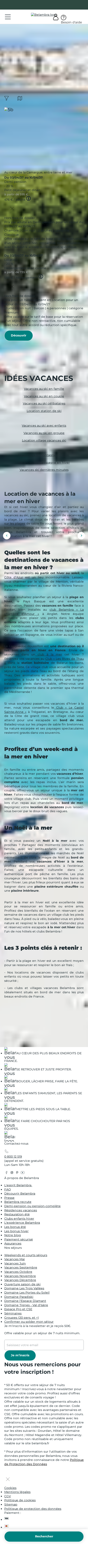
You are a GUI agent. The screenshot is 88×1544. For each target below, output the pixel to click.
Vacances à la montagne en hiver (44, 455)
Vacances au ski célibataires (44, 403)
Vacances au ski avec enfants (44, 425)
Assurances (12, 1243)
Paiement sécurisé (18, 1239)
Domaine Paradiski (18, 1297)
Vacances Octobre (18, 1272)
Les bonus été (15, 1227)
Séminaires (13, 1313)
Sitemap (10, 1504)
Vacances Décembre (20, 1280)
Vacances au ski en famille (44, 389)
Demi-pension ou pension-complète (32, 1206)
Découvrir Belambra (19, 1193)
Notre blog (12, 1235)
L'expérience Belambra (22, 1223)
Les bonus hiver (16, 1231)
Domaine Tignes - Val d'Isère (26, 1305)
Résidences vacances (20, 1210)
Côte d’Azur (13, 577)
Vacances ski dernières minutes (44, 470)
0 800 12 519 (13, 1156)
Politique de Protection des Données (44, 1462)
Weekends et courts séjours (25, 1255)
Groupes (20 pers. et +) (21, 1318)
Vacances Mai (14, 1259)
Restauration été (17, 1214)
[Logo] (44, 15)
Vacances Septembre (20, 1267)
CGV (7, 1496)
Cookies (10, 1488)
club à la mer (48, 654)
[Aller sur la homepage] (9, 1137)
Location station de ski (44, 411)
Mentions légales (17, 1492)
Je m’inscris (20, 1355)
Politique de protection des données (32, 1509)
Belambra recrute (17, 1202)
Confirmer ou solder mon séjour (29, 1322)
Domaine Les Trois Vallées (24, 1288)
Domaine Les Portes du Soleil (27, 1292)
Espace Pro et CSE (18, 1309)
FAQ (7, 1189)
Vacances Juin (15, 1263)
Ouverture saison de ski (22, 1284)
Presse (9, 1198)
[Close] (12, 209)
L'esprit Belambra (18, 1185)
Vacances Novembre (20, 1276)
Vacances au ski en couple (44, 396)
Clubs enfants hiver (19, 1218)
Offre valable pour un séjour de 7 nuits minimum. (42, 1333)
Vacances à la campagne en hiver (44, 462)
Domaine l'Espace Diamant (25, 1301)
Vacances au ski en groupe (44, 433)
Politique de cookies (20, 1500)
